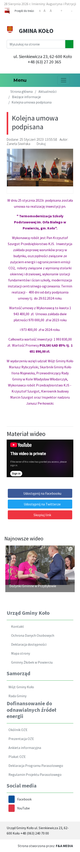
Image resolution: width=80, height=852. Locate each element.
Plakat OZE (16, 756)
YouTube (23, 808)
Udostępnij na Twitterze (42, 504)
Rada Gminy (16, 696)
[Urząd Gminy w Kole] (10, 29)
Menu (18, 80)
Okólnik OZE (17, 729)
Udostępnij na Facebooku (42, 493)
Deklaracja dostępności (28, 644)
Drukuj (41, 143)
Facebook (24, 799)
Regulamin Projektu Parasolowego (34, 774)
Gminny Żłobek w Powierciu (31, 662)
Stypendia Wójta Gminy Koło (44, 586)
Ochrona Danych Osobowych (32, 635)
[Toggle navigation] (63, 80)
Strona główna (21, 91)
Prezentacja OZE (20, 738)
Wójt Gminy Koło (20, 687)
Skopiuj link (42, 515)
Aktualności (47, 91)
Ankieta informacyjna (24, 747)
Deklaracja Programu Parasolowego (35, 765)
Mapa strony (20, 653)
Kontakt (17, 626)
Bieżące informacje (26, 97)
